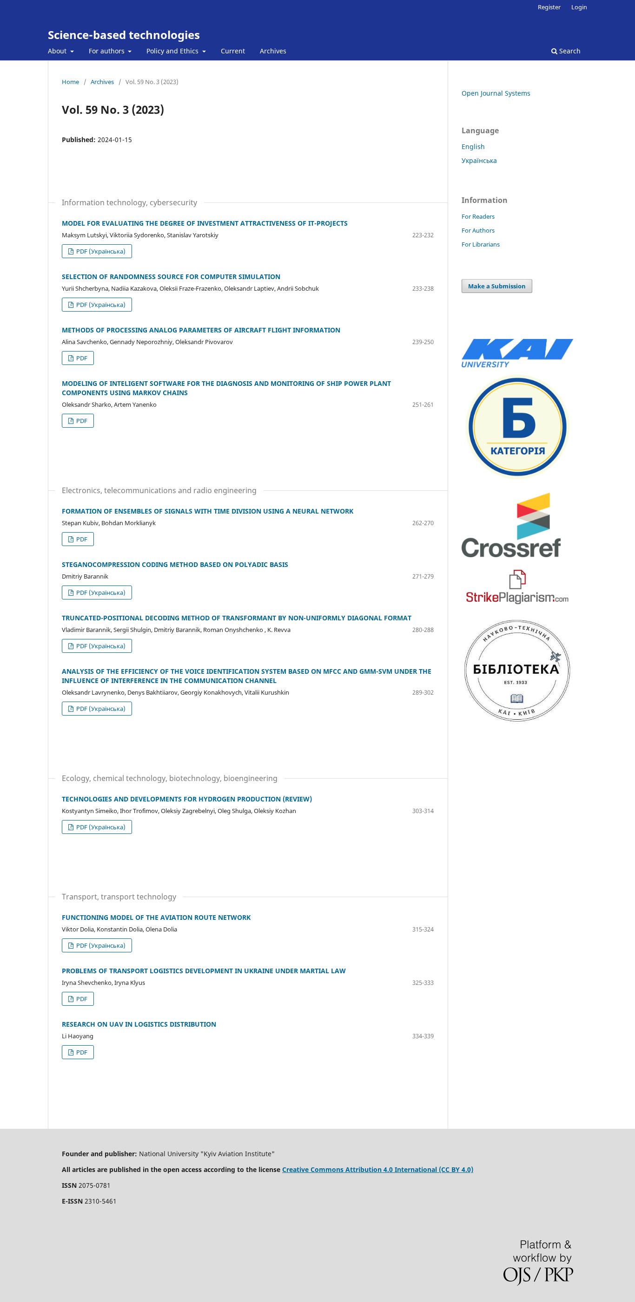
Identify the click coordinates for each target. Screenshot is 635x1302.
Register (549, 7)
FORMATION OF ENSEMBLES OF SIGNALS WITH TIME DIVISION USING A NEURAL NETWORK (207, 511)
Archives (273, 50)
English (473, 146)
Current (233, 50)
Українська (479, 160)
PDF (81, 358)
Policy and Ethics (173, 50)
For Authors (478, 230)
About (58, 50)
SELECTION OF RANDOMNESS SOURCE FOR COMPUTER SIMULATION (171, 276)
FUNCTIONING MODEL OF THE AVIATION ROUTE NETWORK (156, 917)
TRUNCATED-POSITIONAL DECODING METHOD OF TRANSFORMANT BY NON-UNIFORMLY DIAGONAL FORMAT (236, 617)
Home (70, 82)
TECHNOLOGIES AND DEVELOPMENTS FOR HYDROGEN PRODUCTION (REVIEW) (187, 798)
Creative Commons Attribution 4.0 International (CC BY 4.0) (377, 1169)
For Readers (478, 216)
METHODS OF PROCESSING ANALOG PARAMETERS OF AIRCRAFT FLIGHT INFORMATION (201, 330)
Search (569, 50)
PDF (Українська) (100, 251)
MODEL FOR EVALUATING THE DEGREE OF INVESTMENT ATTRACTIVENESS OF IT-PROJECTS (205, 223)
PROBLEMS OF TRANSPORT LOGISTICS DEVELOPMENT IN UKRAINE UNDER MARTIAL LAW (204, 970)
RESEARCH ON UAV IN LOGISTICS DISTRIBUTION (139, 1024)
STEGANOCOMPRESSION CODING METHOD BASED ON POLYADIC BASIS (175, 564)
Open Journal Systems (496, 93)
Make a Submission (497, 286)
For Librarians (481, 244)
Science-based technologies (124, 34)
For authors (107, 50)
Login (579, 7)
